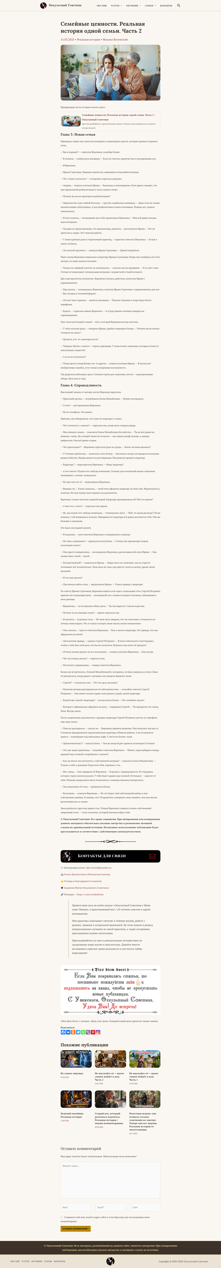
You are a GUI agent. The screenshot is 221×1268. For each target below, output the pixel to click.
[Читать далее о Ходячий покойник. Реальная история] (76, 1098)
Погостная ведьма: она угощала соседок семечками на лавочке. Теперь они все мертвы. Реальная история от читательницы (143, 1121)
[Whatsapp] (83, 1032)
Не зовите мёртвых (72, 1073)
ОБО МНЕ (102, 5)
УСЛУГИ (115, 5)
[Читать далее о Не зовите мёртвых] (76, 1058)
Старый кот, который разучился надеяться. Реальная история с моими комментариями (109, 1118)
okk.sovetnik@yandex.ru (98, 867)
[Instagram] (98, 1032)
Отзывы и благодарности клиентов (83, 881)
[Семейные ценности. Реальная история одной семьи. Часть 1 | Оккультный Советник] (110, 121)
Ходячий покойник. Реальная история (72, 1115)
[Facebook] (63, 1032)
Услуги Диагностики (75, 874)
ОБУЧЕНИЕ (132, 5)
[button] (179, 5)
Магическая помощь (99, 874)
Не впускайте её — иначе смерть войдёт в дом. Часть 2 (109, 1076)
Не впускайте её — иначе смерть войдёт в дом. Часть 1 (143, 1076)
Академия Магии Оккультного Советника (86, 887)
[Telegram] (78, 1032)
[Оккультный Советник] (110, 1261)
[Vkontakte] (68, 1032)
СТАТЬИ (149, 5)
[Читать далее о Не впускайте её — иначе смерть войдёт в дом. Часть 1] (144, 1058)
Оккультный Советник (65, 5)
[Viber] (88, 1032)
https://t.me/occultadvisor (90, 894)
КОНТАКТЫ (166, 5)
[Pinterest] (93, 1032)
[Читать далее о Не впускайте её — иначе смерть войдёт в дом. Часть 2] (110, 1058)
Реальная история (88, 39)
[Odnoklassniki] (73, 1032)
